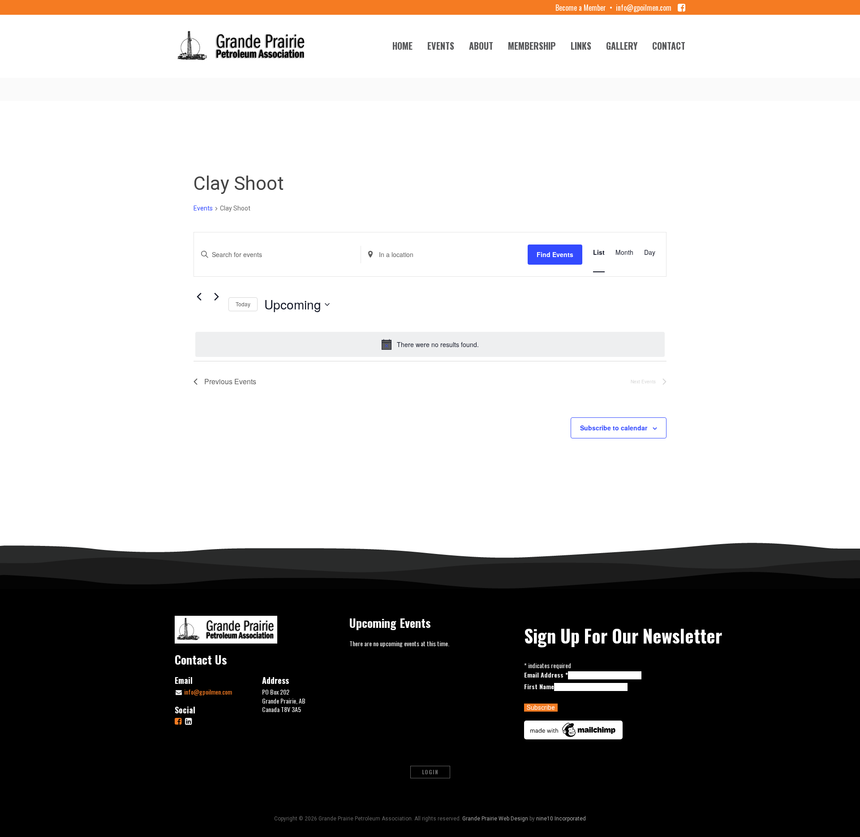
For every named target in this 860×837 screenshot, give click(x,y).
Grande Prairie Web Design (495, 819)
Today (243, 304)
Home (402, 45)
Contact (668, 45)
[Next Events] (216, 296)
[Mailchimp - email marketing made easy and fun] (573, 729)
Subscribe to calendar (613, 427)
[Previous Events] (199, 296)
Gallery (621, 45)
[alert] (430, 344)
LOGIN (430, 772)
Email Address (546, 674)
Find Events (555, 254)
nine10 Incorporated (561, 819)
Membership (532, 45)
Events (440, 45)
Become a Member (580, 7)
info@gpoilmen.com (643, 7)
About (481, 45)
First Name (539, 686)
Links (581, 45)
